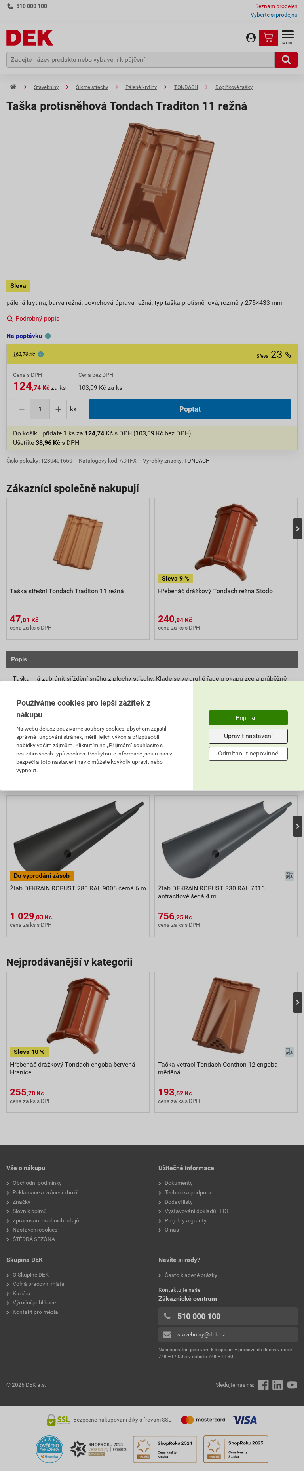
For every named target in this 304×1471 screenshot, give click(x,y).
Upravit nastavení (248, 736)
